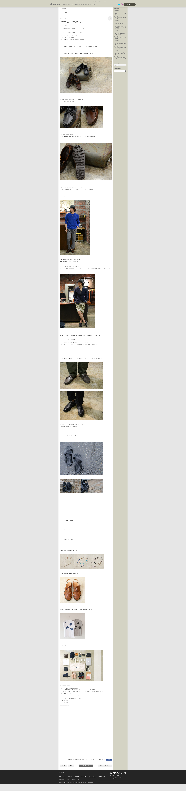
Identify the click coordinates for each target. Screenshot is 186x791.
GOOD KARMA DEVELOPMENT (97, 774)
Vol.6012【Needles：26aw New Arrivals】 (120, 47)
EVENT (78, 4)
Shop (110, 18)
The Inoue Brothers (61, 779)
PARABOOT (87, 759)
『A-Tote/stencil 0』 (64, 700)
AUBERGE (70, 774)
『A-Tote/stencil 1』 (64, 702)
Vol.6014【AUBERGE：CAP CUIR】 (120, 37)
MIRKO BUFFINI (83, 776)
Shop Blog (64, 8)
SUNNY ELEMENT (93, 777)
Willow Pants (73, 779)
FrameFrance (88, 774)
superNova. (100, 777)
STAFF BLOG (70, 4)
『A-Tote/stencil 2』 (64, 705)
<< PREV (70, 765)
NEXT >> (101, 765)
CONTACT (94, 4)
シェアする (109, 759)
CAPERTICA (77, 774)
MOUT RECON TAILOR (101, 776)
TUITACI (68, 779)
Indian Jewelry (70, 776)
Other (78, 779)
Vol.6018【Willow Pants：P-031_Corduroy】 (120, 17)
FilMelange (82, 759)
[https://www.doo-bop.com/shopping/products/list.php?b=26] (86, 92)
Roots (75, 4)
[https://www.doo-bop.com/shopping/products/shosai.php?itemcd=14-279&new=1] (67, 568)
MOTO (94, 776)
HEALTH (64, 776)
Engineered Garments (76, 759)
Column (82, 4)
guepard (60, 776)
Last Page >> (108, 765)
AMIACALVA (65, 774)
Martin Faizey (77, 776)
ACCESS (89, 4)
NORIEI (64, 777)
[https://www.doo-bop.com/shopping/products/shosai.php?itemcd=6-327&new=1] (72, 638)
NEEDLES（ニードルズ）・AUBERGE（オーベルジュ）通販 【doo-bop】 (75, 782)
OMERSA (69, 777)
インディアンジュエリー (93, 759)
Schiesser (80, 777)
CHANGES (82, 774)
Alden (60, 774)
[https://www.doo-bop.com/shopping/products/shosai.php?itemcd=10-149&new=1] (72, 602)
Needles (60, 777)
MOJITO (89, 776)
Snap (86, 4)
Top (60, 8)
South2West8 (86, 777)
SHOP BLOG (64, 4)
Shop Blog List (86, 765)
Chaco (70, 759)
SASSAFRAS (75, 777)
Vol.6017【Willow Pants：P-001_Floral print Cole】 (120, 22)
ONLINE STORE (130, 4)
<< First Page (63, 765)
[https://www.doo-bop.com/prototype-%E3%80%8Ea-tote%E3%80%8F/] (81, 681)
